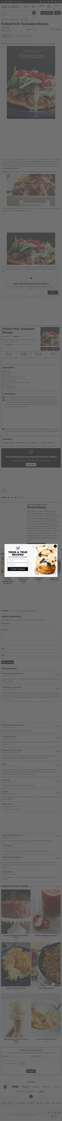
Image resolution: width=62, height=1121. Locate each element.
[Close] (55, 546)
